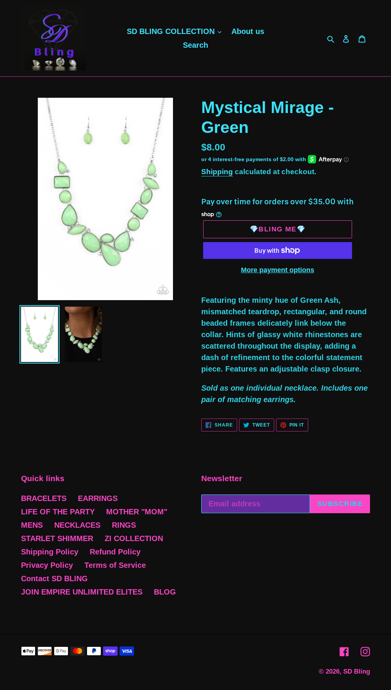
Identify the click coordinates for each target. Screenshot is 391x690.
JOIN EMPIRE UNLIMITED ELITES (81, 592)
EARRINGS (98, 498)
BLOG (165, 592)
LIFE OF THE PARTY (58, 511)
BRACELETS (43, 498)
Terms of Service (115, 565)
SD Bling (356, 671)
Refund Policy (115, 552)
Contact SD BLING (54, 578)
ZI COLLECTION (134, 538)
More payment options (277, 270)
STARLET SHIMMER (57, 538)
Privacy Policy (47, 565)
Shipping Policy (49, 552)
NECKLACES (77, 525)
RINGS (124, 525)
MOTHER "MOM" (136, 511)
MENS (32, 525)
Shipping (217, 172)
